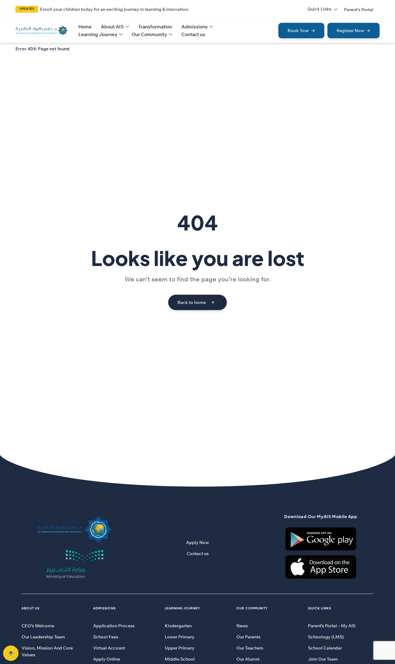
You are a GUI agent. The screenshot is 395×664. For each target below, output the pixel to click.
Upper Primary (179, 648)
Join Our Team (323, 659)
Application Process (114, 626)
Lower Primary (179, 637)
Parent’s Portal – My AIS (332, 626)
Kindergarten (178, 626)
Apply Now (197, 542)
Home (85, 27)
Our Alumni (248, 659)
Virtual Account (109, 648)
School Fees (105, 637)
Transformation (155, 27)
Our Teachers (249, 648)
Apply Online (106, 659)
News (242, 626)
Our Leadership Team (43, 637)
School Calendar (325, 648)
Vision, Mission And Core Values (47, 651)
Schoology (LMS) (326, 637)
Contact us (193, 34)
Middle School (180, 659)
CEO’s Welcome (38, 626)
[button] (358, 9)
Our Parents (248, 637)
